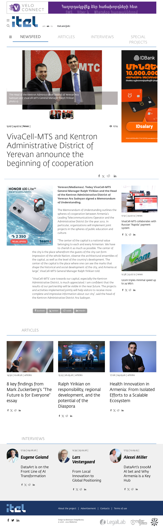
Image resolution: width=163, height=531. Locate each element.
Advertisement (88, 508)
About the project (67, 508)
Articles (28, 375)
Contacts (105, 508)
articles (66, 37)
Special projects (138, 39)
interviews (102, 37)
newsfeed (30, 37)
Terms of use (120, 508)
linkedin (81, 311)
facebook (40, 311)
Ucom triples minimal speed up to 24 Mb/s (138, 282)
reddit (68, 311)
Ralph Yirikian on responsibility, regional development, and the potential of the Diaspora (79, 395)
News (26, 126)
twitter (54, 311)
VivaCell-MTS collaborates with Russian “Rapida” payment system (138, 224)
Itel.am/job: (63, 26)
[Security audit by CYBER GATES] (139, 522)
